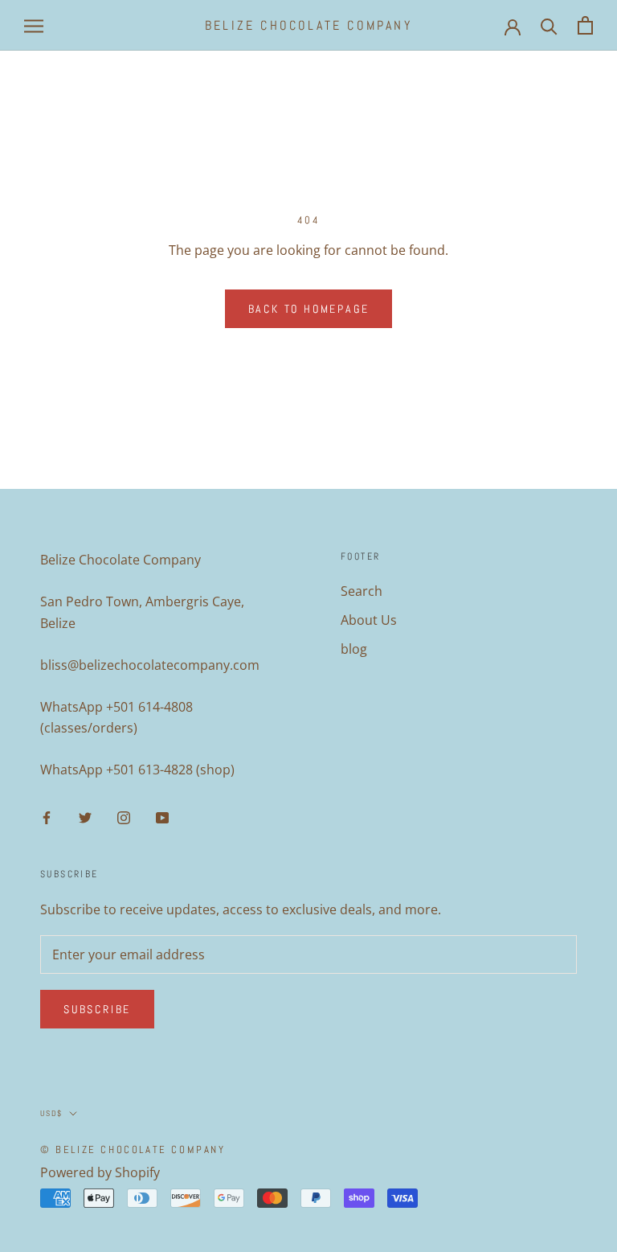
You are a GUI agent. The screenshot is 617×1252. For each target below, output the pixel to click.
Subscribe (97, 1009)
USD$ (51, 1113)
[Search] (549, 25)
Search (361, 591)
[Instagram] (123, 816)
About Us (369, 620)
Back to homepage (309, 309)
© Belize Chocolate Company (133, 1149)
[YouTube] (162, 816)
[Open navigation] (33, 25)
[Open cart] (585, 25)
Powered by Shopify (100, 1172)
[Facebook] (46, 816)
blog (354, 649)
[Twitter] (85, 816)
